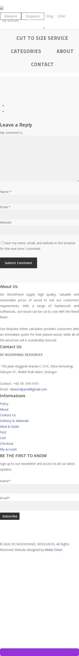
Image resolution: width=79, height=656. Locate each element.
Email (5, 207)
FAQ (3, 432)
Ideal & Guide (9, 426)
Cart (3, 438)
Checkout (6, 443)
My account (8, 449)
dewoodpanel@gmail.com (28, 389)
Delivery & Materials (14, 421)
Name (5, 192)
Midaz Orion (53, 550)
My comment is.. (11, 132)
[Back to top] (39, 566)
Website (5, 222)
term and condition (41, 630)
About (4, 409)
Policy (4, 404)
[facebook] (1, 555)
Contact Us (8, 415)
